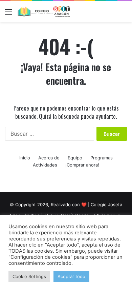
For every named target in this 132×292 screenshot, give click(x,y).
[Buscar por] (123, 14)
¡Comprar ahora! (82, 165)
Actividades (45, 165)
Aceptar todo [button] (71, 276)
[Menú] (8, 14)
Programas (101, 157)
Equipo (75, 157)
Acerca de (49, 157)
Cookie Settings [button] (29, 276)
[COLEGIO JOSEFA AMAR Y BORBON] (44, 11)
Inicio (24, 157)
